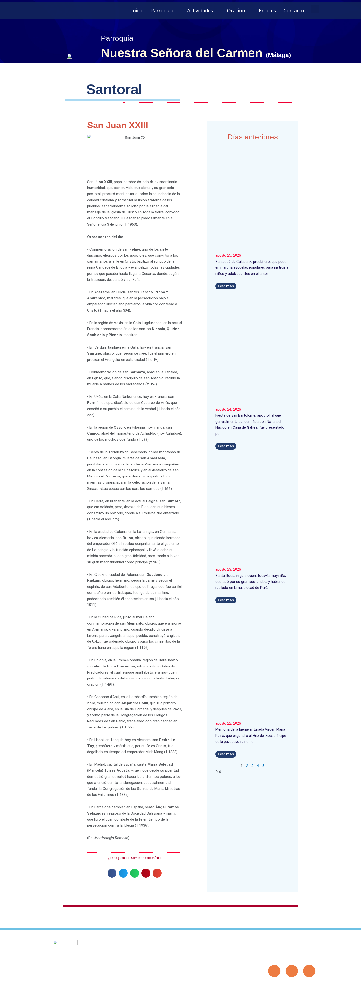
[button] (315, 9)
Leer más (226, 286)
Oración (236, 10)
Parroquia (162, 10)
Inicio (137, 10)
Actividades (200, 10)
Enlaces (267, 10)
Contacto (293, 10)
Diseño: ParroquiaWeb (300, 985)
